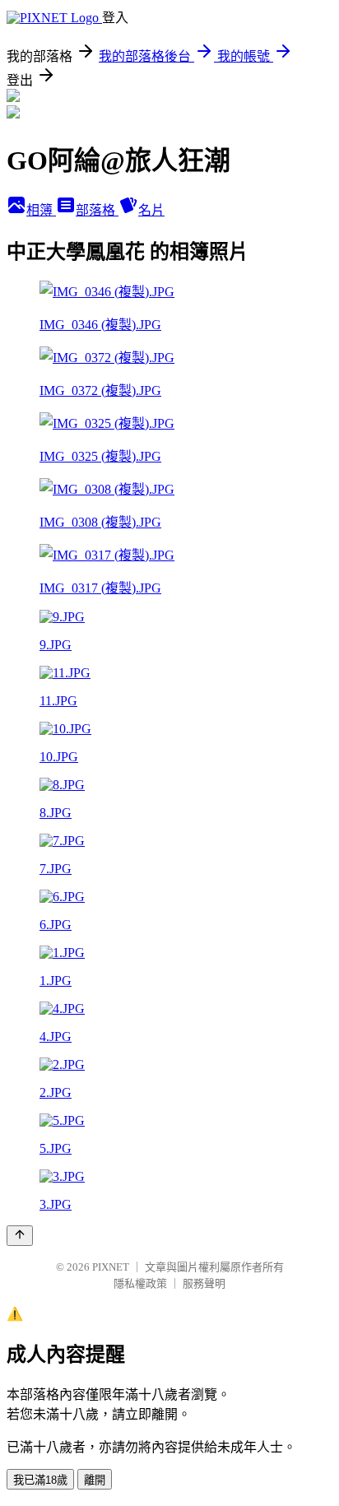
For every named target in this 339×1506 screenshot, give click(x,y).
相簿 (41, 210)
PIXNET (110, 1267)
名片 (151, 210)
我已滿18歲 (40, 1480)
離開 (94, 1480)
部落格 (97, 210)
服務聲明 (204, 1283)
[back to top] (20, 1235)
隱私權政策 (140, 1283)
